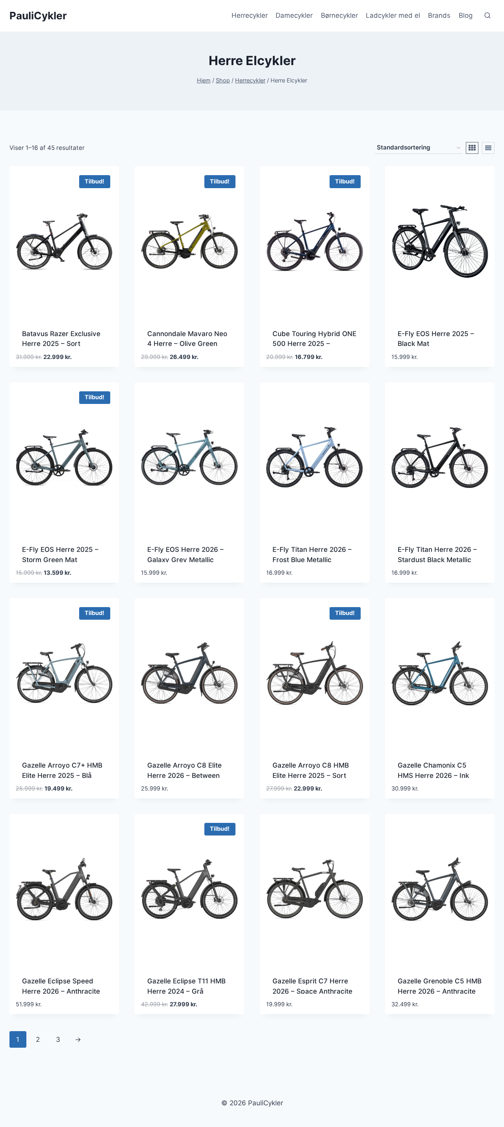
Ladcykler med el (393, 15)
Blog (465, 15)
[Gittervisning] (472, 148)
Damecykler (294, 15)
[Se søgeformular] (487, 16)
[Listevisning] (488, 148)
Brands (439, 15)
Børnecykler (339, 15)
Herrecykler (250, 15)
